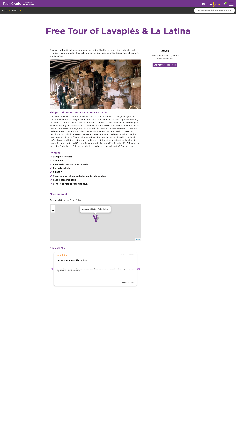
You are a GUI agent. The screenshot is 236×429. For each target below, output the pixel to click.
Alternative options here (164, 65)
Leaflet (137, 239)
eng (217, 4)
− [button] (53, 210)
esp (209, 4)
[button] (56, 84)
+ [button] (53, 206)
